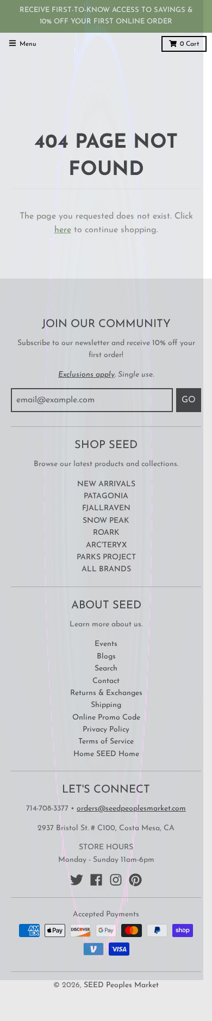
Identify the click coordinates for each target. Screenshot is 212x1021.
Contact (106, 681)
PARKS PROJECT (106, 557)
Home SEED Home (106, 754)
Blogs (106, 657)
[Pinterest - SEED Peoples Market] (135, 879)
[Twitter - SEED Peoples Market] (76, 879)
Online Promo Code (106, 718)
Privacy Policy (106, 730)
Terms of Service (106, 742)
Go (189, 400)
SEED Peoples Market (121, 985)
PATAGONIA (106, 496)
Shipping (106, 705)
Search (106, 668)
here (62, 230)
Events (106, 644)
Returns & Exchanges (106, 693)
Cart (189, 44)
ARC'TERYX (106, 545)
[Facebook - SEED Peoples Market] (96, 879)
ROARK (106, 533)
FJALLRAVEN (106, 508)
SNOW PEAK (106, 521)
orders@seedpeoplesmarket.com (131, 809)
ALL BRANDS (106, 569)
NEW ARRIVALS (106, 484)
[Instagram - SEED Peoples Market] (115, 879)
